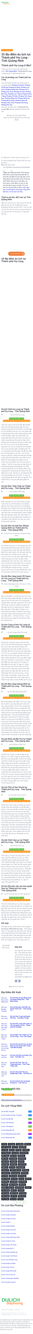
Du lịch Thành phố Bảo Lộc (9, 1252)
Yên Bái (18, 1150)
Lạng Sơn (15, 1153)
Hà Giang (11, 1144)
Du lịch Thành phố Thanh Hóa (10, 1211)
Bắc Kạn (27, 1144)
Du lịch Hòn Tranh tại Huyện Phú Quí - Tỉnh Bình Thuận (20, 1017)
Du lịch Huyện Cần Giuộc (9, 1245)
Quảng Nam (6, 1173)
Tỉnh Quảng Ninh (7, 50)
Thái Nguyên (6, 1153)
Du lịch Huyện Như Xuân (8, 1271)
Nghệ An (5, 1167)
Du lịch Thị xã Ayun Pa (8, 1275)
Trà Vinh (21, 1190)
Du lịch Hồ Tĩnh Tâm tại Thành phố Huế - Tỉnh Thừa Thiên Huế (20, 1064)
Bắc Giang (5, 1156)
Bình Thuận (5, 1179)
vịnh (24, 187)
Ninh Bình (13, 1164)
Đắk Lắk (28, 1179)
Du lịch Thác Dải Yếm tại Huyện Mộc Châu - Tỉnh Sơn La (21, 1073)
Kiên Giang (5, 1196)
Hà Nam (21, 1161)
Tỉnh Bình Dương (8, 1094)
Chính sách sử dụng (7, 1310)
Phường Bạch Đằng (8, 100)
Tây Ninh (5, 1185)
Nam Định (5, 1164)
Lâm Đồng (13, 1182)
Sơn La (12, 1150)
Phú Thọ (13, 1156)
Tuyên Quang (6, 1147)
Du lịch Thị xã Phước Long (9, 1260)
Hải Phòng (22, 1159)
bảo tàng (19, 190)
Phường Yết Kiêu (12, 96)
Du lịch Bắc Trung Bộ (16, 1111)
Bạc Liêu (13, 1199)
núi (10, 192)
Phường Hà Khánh (18, 85)
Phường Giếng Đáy (12, 89)
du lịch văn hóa (17, 192)
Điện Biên (23, 1147)
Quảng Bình (20, 1167)
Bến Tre (13, 1190)
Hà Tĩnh (12, 1167)
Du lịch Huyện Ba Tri (7, 1248)
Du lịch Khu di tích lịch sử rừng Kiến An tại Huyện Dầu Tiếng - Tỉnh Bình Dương (21, 1046)
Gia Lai (21, 1179)
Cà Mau (20, 1199)
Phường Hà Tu (24, 89)
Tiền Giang (5, 1190)
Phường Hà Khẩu (14, 87)
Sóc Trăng (5, 1199)
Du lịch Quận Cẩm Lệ (7, 1267)
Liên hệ (17, 1310)
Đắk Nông (5, 1182)
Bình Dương (13, 1185)
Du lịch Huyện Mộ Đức (8, 1226)
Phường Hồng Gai (24, 98)
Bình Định (25, 1173)
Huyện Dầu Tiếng (20, 1094)
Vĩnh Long (5, 1193)
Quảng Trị (5, 1170)
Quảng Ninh (24, 1153)
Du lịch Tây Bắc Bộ (16, 1119)
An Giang (23, 1193)
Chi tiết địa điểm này (16, 419)
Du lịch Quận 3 (5, 1222)
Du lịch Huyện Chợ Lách (8, 1230)
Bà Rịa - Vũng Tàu (7, 1187)
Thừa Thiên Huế (16, 1170)
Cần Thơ (13, 1196)
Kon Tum (14, 1179)
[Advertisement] (16, 23)
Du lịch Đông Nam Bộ (16, 1138)
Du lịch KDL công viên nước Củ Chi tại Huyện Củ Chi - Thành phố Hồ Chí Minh (21, 1025)
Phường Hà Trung (7, 92)
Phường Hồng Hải (11, 98)
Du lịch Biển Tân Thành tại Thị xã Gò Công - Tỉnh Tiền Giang (21, 1036)
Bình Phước (22, 1182)
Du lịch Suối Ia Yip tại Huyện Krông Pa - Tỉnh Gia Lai (20, 1082)
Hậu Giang (22, 1196)
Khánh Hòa (12, 1176)
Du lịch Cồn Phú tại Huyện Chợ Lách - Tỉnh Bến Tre (21, 1056)
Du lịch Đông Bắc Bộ (16, 1130)
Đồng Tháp (14, 1193)
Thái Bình (13, 1161)
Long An (28, 1187)
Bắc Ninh (5, 1159)
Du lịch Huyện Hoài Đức (8, 1215)
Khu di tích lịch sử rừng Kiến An (16, 1098)
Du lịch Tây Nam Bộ (16, 1123)
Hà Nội (4, 1144)
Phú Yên (4, 1176)
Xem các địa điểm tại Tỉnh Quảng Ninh (16, 421)
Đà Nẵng (25, 1170)
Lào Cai (15, 1147)
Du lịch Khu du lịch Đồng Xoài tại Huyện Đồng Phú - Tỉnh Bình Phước (20, 999)
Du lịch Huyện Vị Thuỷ (8, 1241)
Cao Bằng (20, 1144)
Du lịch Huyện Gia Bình (8, 1263)
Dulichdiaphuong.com (6, 1314)
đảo (28, 187)
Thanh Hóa (22, 1164)
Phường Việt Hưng (21, 103)
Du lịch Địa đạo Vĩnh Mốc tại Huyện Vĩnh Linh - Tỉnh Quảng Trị (20, 1009)
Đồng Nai (22, 1185)
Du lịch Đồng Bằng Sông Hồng (16, 1134)
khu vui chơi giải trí (9, 190)
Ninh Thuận (22, 1176)
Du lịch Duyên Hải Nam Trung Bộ (16, 1115)
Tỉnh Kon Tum (7, 1089)
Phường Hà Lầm (19, 92)
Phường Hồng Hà (21, 100)
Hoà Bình (26, 1150)
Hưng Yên (5, 1161)
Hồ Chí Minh (19, 1187)
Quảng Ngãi (15, 1173)
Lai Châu (4, 1150)
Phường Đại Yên (6, 105)
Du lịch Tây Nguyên (16, 1126)
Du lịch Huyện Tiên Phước (9, 1256)
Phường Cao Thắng (14, 94)
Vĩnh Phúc (21, 1156)
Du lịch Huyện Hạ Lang (8, 1219)
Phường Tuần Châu (7, 103)
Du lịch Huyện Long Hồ (8, 1282)
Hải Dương (13, 1159)
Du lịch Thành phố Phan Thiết (10, 1237)
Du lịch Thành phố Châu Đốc (10, 1278)
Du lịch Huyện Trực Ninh (8, 1233)
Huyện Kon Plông (18, 1089)
